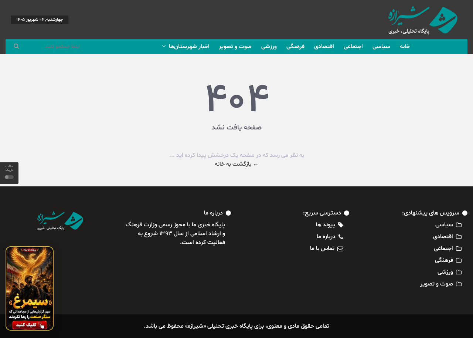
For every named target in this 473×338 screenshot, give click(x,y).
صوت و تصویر (235, 47)
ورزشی (269, 47)
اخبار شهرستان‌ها (188, 47)
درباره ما (326, 237)
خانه (405, 47)
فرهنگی (295, 47)
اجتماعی (353, 47)
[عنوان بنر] (30, 288)
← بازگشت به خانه (237, 164)
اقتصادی (324, 47)
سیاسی (381, 47)
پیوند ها (325, 225)
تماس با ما (322, 248)
